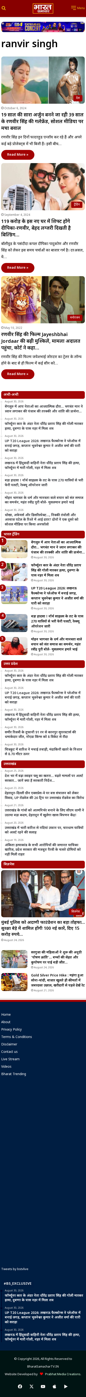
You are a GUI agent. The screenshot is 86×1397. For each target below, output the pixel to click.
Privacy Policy (11, 1030)
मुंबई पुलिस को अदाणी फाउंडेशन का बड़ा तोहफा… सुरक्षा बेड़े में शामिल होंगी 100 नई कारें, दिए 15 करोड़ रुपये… (43, 928)
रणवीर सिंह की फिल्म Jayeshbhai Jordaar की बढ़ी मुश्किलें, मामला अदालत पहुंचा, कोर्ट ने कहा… (40, 341)
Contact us (9, 1052)
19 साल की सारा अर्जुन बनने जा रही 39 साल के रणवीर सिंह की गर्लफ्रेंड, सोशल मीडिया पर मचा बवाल (42, 122)
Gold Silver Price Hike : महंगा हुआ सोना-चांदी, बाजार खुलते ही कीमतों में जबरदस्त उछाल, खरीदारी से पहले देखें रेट (58, 980)
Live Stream (10, 1059)
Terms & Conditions (16, 1037)
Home (6, 1015)
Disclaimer (9, 1045)
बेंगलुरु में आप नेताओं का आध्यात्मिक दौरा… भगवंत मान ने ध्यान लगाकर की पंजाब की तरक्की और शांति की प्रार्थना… (58, 547)
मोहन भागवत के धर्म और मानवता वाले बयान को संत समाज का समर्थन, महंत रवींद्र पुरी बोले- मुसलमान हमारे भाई (56, 644)
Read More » (17, 155)
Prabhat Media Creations (62, 1374)
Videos (6, 1067)
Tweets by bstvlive (14, 1269)
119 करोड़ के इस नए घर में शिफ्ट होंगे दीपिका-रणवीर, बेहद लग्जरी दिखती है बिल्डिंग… (36, 228)
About (6, 1022)
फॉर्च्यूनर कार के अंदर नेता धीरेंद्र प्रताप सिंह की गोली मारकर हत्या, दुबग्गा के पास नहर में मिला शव (56, 570)
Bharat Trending (13, 1074)
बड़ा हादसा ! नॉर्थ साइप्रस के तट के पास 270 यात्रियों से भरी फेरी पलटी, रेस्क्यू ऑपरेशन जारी (57, 621)
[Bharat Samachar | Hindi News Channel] (43, 8)
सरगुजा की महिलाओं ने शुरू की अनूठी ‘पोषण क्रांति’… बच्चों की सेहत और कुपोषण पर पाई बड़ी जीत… (56, 957)
